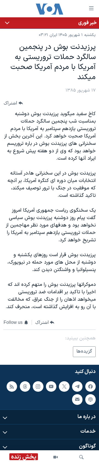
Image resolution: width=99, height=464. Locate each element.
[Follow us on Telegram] (77, 386)
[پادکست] (90, 399)
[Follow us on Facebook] (90, 386)
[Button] (13, 103)
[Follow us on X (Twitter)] (64, 386)
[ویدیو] (55, 457)
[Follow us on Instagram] (38, 386)
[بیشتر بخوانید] (49, 23)
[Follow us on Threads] (25, 386)
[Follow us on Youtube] (51, 386)
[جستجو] (81, 457)
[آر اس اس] (12, 386)
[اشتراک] (77, 399)
